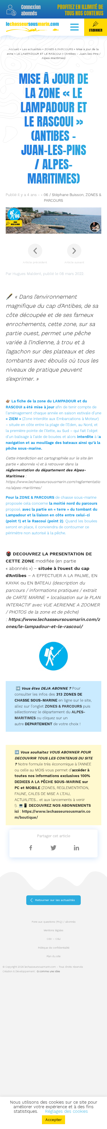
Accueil (14, 49)
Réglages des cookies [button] (66, 1111)
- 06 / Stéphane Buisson (62, 195)
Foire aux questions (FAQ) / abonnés (54, 921)
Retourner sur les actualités (55, 900)
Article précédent (35, 262)
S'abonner (95, 30)
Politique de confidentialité (53, 947)
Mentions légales (53, 930)
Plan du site (53, 956)
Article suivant (74, 262)
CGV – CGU (53, 939)
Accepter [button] (53, 1120)
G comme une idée (48, 971)
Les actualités (31, 49)
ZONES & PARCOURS (59, 49)
